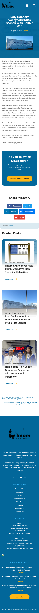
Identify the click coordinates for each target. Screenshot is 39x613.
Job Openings (19, 508)
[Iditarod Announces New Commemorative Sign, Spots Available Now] (19, 253)
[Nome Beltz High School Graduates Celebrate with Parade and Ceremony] (19, 354)
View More (9, 279)
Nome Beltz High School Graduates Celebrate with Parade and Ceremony (18, 371)
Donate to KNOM (20, 499)
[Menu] (27, 5)
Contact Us (20, 512)
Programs (19, 505)
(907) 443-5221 (19, 531)
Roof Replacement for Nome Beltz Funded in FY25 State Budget (17, 319)
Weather (19, 502)
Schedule (19, 492)
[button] (13, 477)
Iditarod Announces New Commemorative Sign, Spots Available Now (19, 269)
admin (26, 30)
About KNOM (19, 489)
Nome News (20, 262)
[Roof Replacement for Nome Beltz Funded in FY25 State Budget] (19, 303)
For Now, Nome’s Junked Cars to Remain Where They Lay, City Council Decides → (20, 403)
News (11, 226)
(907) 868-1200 (19, 546)
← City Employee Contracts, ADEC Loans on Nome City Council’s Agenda (17, 398)
